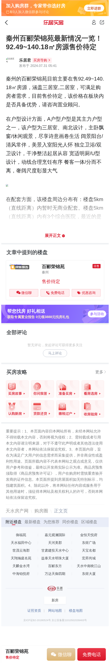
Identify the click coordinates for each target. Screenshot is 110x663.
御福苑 (21, 535)
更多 (99, 372)
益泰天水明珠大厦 (55, 558)
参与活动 (97, 314)
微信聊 (26, 293)
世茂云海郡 (21, 550)
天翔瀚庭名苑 (21, 558)
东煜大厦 (89, 574)
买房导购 (40, 60)
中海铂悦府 (21, 574)
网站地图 (55, 610)
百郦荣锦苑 (53, 266)
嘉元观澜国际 (55, 535)
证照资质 (34, 610)
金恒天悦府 (88, 535)
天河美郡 (55, 543)
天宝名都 (89, 550)
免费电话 (57, 293)
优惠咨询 (89, 293)
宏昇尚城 (89, 558)
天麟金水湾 (21, 566)
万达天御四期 (55, 574)
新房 (55, 600)
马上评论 (55, 353)
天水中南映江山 (89, 566)
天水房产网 (17, 510)
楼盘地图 (76, 610)
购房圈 (41, 510)
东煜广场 (89, 543)
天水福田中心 (21, 543)
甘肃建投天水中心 (55, 550)
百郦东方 (55, 566)
